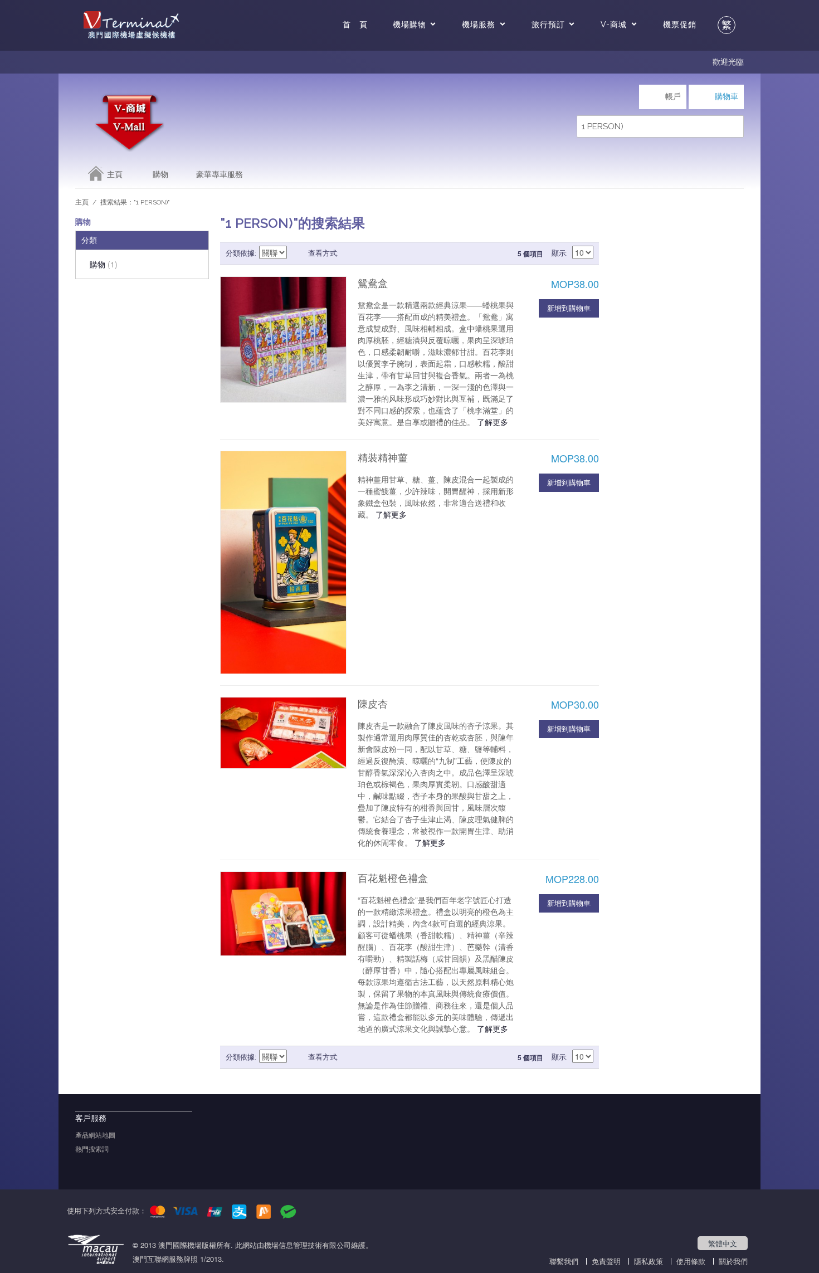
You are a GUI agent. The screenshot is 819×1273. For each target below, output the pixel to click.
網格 (350, 253)
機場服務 (478, 24)
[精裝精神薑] (283, 562)
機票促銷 (679, 24)
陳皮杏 (373, 704)
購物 (160, 174)
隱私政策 (648, 1261)
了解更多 (492, 421)
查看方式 (322, 253)
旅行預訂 (548, 24)
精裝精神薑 (383, 458)
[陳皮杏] (283, 733)
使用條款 (690, 1261)
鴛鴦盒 (373, 283)
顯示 (559, 253)
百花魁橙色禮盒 (393, 878)
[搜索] (733, 126)
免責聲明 (606, 1261)
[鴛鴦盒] (283, 339)
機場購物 (409, 24)
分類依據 (240, 253)
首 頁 (355, 24)
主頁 (115, 174)
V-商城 (614, 24)
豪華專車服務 (219, 174)
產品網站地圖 (95, 1135)
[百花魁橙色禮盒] (283, 913)
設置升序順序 (297, 253)
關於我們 (733, 1261)
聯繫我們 (563, 1261)
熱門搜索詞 (92, 1149)
